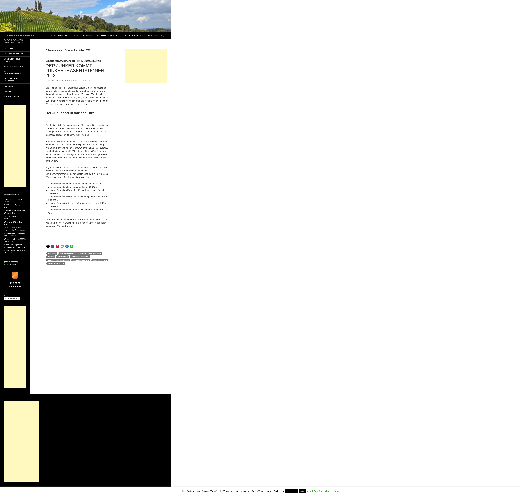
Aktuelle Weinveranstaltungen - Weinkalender (68, 61)
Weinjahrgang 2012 (56, 263)
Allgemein (96, 61)
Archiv (6, 296)
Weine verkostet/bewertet (107, 35)
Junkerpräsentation (80, 257)
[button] (48, 246)
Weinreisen (153, 35)
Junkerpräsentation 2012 (58, 260)
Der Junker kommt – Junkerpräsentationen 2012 (75, 70)
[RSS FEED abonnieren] (15, 275)
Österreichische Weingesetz (11, 80)
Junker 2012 (63, 257)
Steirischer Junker (81, 260)
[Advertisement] (146, 66)
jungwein (52, 253)
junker (51, 257)
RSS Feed (7, 91)
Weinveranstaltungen (60, 35)
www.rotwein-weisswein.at (19, 35)
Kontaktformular (11, 96)
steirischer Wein (100, 260)
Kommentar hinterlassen (78, 81)
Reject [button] (302, 491)
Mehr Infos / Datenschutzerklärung (323, 491)
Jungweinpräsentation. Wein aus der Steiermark (80, 253)
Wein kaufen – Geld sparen (134, 35)
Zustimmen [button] (291, 491)
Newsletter (9, 86)
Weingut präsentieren (83, 35)
